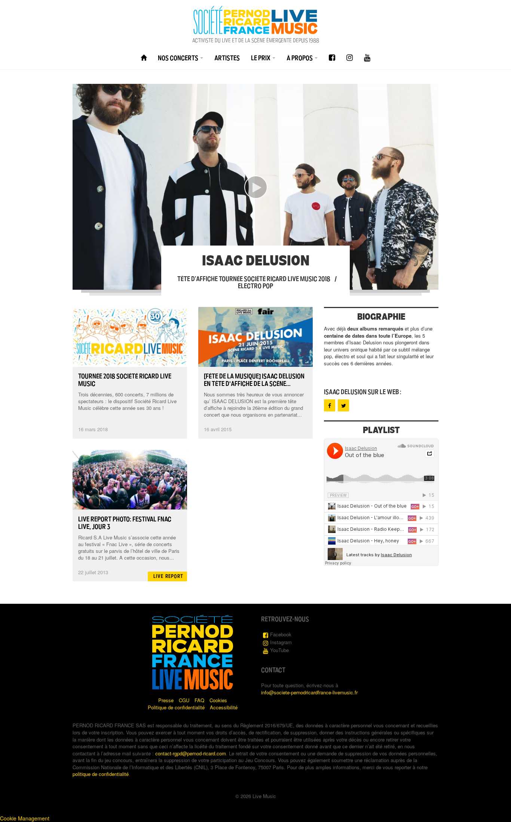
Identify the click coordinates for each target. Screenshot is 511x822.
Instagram (281, 642)
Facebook (280, 634)
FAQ (199, 700)
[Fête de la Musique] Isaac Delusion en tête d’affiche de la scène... (254, 380)
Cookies (218, 700)
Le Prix (261, 58)
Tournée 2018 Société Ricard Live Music (124, 380)
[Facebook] (332, 58)
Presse (166, 700)
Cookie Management (24, 818)
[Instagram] (349, 58)
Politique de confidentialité (176, 707)
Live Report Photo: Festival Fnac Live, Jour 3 (124, 523)
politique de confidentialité (101, 773)
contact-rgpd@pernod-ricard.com (190, 753)
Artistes (227, 58)
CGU (184, 700)
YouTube (279, 650)
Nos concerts (178, 58)
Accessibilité (224, 707)
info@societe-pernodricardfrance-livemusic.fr (309, 692)
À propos (300, 58)
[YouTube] (367, 58)
